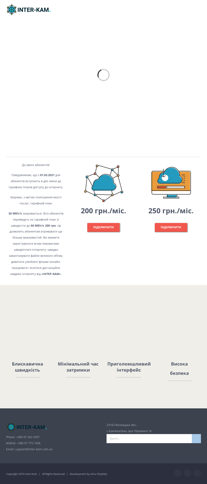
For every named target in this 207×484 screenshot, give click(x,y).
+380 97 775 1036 (28, 443)
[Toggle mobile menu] (199, 11)
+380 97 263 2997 (28, 437)
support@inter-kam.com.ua (33, 449)
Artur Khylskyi (98, 474)
